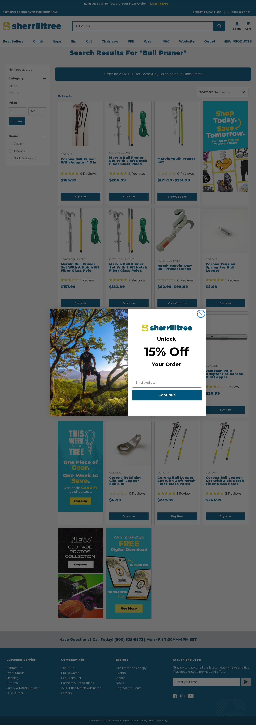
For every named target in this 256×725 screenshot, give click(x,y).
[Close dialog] (200, 313)
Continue (167, 395)
